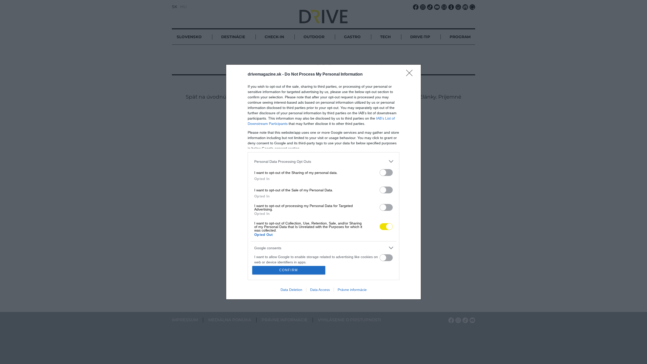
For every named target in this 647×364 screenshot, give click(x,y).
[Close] (411, 74)
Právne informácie (352, 290)
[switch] (386, 172)
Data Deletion (291, 290)
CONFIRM (288, 270)
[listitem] (323, 161)
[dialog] (323, 182)
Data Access (320, 290)
